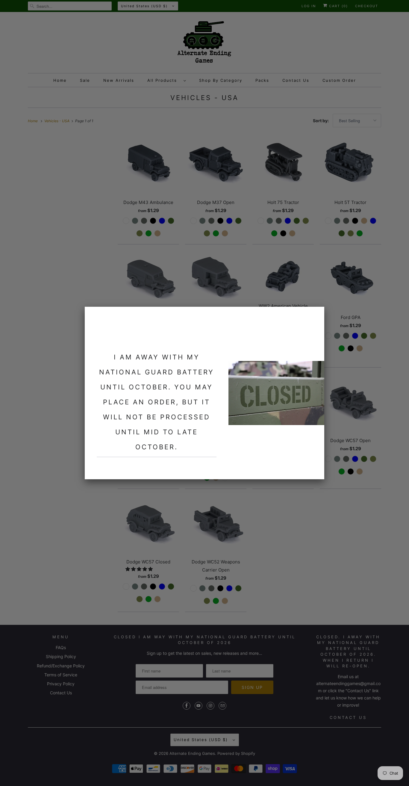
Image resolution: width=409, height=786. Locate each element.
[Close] (316, 314)
